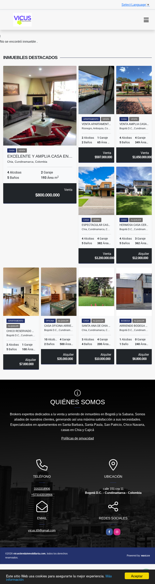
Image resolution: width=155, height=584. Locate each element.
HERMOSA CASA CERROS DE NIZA (134, 224)
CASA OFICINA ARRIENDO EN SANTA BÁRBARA (58, 325)
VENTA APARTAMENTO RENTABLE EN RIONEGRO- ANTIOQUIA (96, 124)
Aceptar (137, 575)
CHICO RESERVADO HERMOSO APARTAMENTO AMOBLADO (21, 331)
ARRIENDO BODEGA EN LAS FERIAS (134, 325)
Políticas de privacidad (77, 438)
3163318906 (42, 488)
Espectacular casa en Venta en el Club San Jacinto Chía (96, 224)
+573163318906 (41, 494)
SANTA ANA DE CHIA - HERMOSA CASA (96, 325)
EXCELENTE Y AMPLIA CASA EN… (39, 156)
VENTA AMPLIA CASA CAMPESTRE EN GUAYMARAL (134, 124)
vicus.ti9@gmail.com (42, 530)
